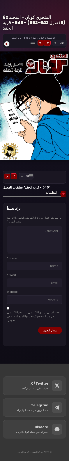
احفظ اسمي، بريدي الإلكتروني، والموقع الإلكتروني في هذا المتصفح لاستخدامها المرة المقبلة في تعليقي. (33, 316)
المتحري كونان (37, 37)
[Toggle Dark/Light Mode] (7, 44)
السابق (47, 43)
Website (12, 292)
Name (13, 258)
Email (12, 275)
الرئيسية (51, 37)
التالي (40, 43)
